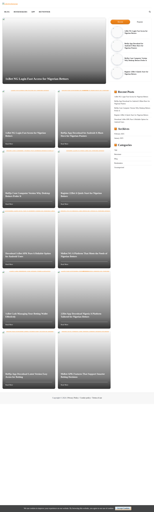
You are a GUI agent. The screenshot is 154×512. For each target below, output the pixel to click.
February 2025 (119, 134)
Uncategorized (119, 167)
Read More (9, 144)
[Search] (150, 12)
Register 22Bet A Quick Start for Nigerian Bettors (131, 115)
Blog (7, 12)
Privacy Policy (73, 398)
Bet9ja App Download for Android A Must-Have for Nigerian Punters (134, 46)
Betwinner (44, 12)
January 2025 (118, 138)
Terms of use (97, 398)
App (33, 12)
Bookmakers (20, 12)
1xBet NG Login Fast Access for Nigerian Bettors (37, 79)
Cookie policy (85, 398)
